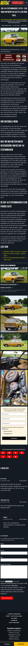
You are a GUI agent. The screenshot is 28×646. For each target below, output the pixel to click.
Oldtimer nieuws (14, 637)
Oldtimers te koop (14, 632)
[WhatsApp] (9, 456)
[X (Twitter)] (9, 452)
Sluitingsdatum (7, 433)
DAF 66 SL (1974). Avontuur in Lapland (15, 251)
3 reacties (24, 25)
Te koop (6, 644)
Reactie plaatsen (7, 598)
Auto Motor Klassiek (6, 19)
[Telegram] (3, 456)
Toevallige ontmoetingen (20, 19)
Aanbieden (21, 644)
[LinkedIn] (21, 452)
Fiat (23, 71)
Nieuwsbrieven (7, 431)
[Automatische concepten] (14, 57)
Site (2, 557)
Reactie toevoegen (6, 564)
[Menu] (26, 2)
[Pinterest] (15, 452)
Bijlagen (3, 581)
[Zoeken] (23, 2)
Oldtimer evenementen (14, 630)
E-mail (2, 550)
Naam (2, 543)
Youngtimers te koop (14, 634)
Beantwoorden (23, 480)
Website (5, 429)
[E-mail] (15, 456)
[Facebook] (3, 452)
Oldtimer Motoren (14, 639)
